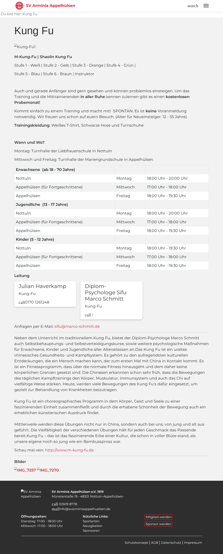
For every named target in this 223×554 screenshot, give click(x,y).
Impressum (193, 543)
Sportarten (91, 521)
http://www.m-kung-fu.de (69, 450)
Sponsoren (91, 531)
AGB (155, 543)
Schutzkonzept (137, 543)
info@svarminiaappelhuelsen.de (84, 509)
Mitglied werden (158, 517)
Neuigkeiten (92, 526)
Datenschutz (171, 543)
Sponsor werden (158, 524)
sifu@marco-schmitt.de (77, 326)
